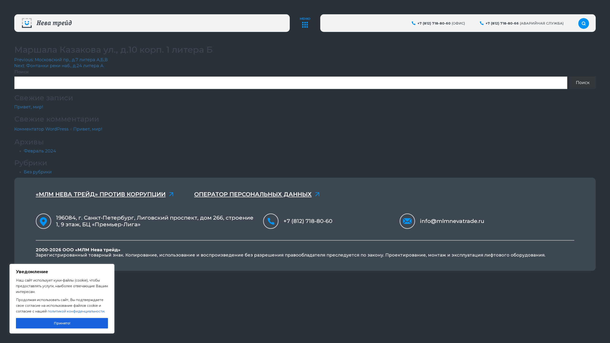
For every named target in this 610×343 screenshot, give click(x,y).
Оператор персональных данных (253, 194)
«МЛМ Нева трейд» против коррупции (101, 194)
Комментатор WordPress (41, 129)
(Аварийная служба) (525, 23)
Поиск (21, 72)
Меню (305, 18)
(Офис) (441, 23)
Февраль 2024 (40, 151)
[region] (62, 298)
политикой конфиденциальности (76, 311)
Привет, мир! (28, 107)
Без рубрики (38, 172)
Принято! (62, 323)
